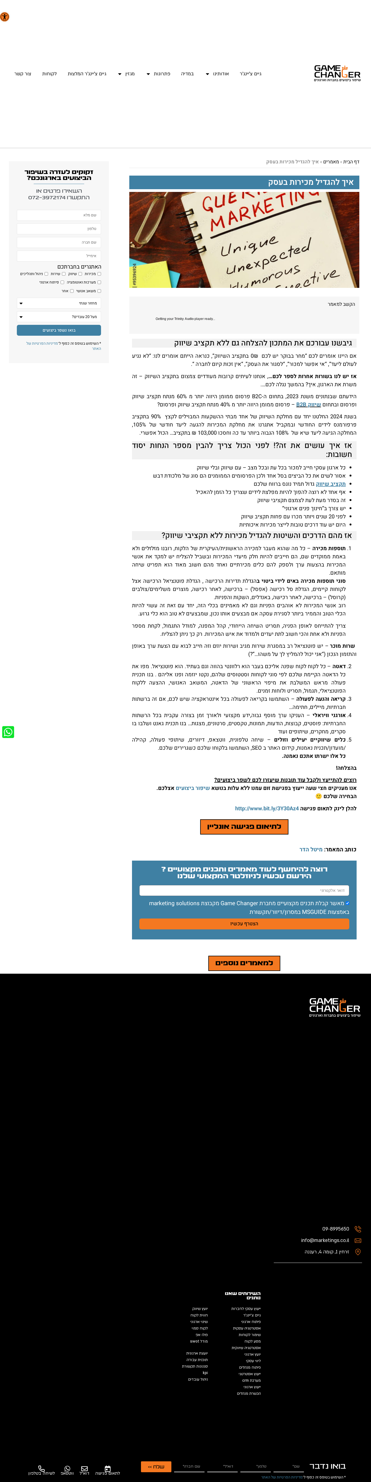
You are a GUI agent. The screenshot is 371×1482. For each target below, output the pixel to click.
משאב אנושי (86, 291)
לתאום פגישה (107, 1473)
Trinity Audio (184, 319)
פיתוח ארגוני (49, 282)
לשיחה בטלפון (41, 1473)
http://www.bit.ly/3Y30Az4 (267, 808)
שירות (55, 274)
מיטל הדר (311, 849)
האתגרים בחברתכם (79, 267)
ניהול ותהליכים (31, 274)
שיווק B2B (308, 405)
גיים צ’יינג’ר (250, 74)
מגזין (130, 74)
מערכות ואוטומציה (81, 282)
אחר (65, 291)
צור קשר (22, 74)
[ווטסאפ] (67, 1468)
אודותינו (221, 74)
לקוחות (49, 74)
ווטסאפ (67, 1473)
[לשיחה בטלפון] (41, 1468)
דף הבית (351, 162)
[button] (4, 16)
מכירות (90, 274)
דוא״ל (84, 1473)
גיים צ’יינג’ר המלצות (87, 74)
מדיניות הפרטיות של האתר (282, 1477)
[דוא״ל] (84, 1468)
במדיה (187, 74)
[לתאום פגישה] (107, 1468)
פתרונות (162, 74)
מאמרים (331, 162)
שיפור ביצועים (192, 788)
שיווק (72, 274)
